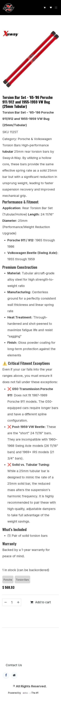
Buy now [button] (31, 611)
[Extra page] (14, 675)
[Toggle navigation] (56, 7)
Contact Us (14, 665)
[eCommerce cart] (44, 7)
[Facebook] (6, 675)
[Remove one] (5, 602)
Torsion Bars (16, 22)
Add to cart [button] (42, 602)
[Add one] (18, 602)
